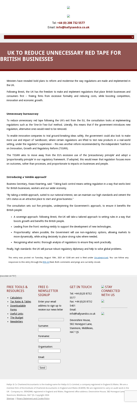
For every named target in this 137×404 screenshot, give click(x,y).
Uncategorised (101, 257)
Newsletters (16, 321)
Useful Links (16, 313)
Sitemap (10, 398)
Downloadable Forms (18, 307)
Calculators (16, 297)
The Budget (16, 317)
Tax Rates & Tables (20, 301)
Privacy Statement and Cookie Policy (33, 398)
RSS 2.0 (46, 262)
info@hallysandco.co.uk (72, 27)
